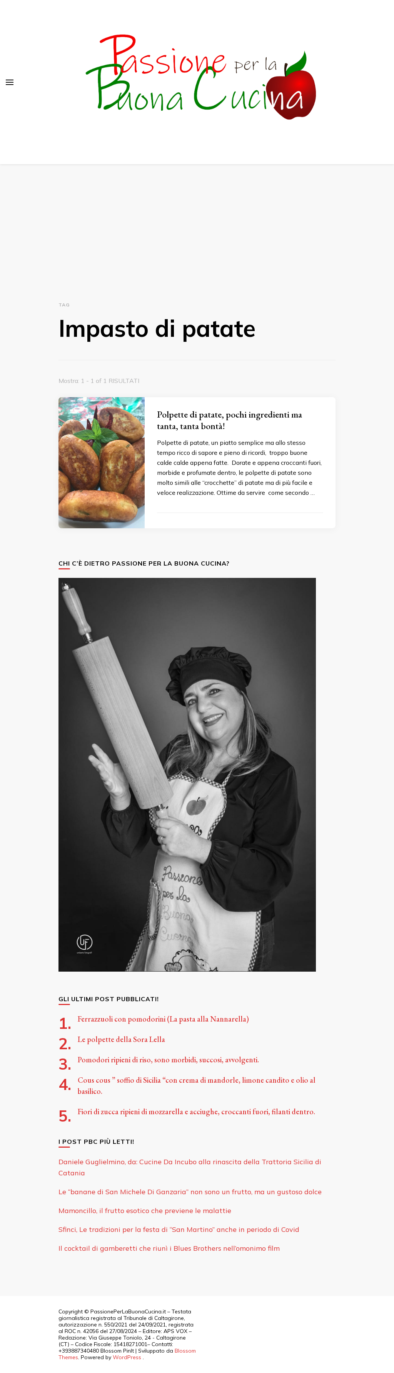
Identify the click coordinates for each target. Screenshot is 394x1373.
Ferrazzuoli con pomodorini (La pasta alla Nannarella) (163, 1019)
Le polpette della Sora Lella (121, 1039)
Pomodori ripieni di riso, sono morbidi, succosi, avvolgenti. (168, 1060)
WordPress (127, 1357)
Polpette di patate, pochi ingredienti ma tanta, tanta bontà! (229, 420)
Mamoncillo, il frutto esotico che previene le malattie (144, 1210)
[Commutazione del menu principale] (9, 82)
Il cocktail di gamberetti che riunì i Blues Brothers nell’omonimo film (169, 1248)
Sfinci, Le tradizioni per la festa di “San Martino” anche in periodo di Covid (178, 1229)
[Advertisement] (197, 222)
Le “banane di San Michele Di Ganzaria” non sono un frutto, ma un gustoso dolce (190, 1191)
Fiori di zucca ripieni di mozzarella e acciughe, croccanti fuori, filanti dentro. (196, 1112)
